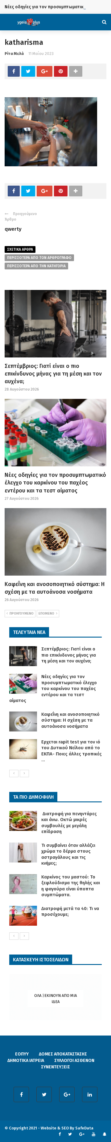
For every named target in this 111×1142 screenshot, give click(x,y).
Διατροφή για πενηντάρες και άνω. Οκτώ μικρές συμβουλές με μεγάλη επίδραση (69, 823)
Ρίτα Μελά (14, 53)
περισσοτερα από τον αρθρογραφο (39, 258)
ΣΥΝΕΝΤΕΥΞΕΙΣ (55, 1067)
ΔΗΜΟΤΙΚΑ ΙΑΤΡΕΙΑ (25, 1060)
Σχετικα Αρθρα (20, 249)
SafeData (84, 1128)
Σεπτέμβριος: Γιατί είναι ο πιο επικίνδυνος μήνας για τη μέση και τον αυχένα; (53, 374)
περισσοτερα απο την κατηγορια (36, 266)
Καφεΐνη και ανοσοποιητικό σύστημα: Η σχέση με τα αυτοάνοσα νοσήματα (70, 720)
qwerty (13, 229)
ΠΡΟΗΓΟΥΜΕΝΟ (22, 613)
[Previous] (13, 773)
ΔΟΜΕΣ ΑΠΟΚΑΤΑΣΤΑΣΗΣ (63, 1054)
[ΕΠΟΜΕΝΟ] (24, 773)
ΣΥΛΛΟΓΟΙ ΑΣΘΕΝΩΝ (74, 1060)
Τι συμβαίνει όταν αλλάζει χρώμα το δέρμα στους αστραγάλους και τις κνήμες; (68, 854)
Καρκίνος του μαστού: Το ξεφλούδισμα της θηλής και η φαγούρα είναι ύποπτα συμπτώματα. (70, 886)
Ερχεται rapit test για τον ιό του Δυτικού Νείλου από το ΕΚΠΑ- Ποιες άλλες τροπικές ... (71, 751)
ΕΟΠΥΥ (22, 1054)
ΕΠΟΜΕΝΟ (46, 613)
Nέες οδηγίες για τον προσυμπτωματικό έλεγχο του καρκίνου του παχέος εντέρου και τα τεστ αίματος (55, 483)
